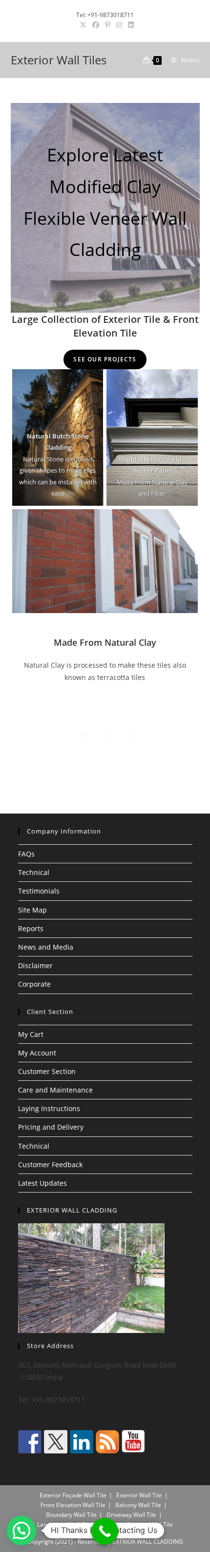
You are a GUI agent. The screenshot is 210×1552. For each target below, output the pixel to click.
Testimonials (39, 890)
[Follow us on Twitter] (55, 1441)
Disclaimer (35, 965)
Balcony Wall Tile (138, 1505)
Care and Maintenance (55, 1089)
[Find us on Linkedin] (81, 1441)
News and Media (45, 947)
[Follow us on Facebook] (30, 1441)
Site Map (32, 910)
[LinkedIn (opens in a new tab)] (129, 24)
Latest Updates (42, 1183)
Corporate (34, 984)
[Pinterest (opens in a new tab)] (107, 24)
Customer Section (47, 1071)
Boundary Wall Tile (71, 1515)
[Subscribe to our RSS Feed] (107, 1441)
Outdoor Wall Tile (149, 1524)
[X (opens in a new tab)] (83, 24)
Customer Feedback (50, 1164)
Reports (30, 928)
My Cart (30, 1034)
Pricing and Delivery (51, 1127)
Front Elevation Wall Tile (73, 1505)
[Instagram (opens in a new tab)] (119, 24)
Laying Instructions (49, 1108)
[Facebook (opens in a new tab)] (95, 24)
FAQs (26, 853)
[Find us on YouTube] (133, 1441)
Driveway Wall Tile (131, 1515)
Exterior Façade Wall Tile (73, 1495)
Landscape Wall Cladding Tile (76, 1524)
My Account (37, 1052)
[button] (21, 1530)
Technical (33, 872)
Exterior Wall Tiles (58, 60)
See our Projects (104, 359)
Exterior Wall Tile (139, 1495)
